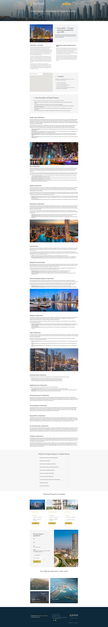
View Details (35, 523)
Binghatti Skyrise (35, 512)
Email (34, 542)
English (76, 4)
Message (34, 549)
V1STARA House (68, 512)
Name (34, 538)
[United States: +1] (34, 547)
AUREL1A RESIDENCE (52, 512)
